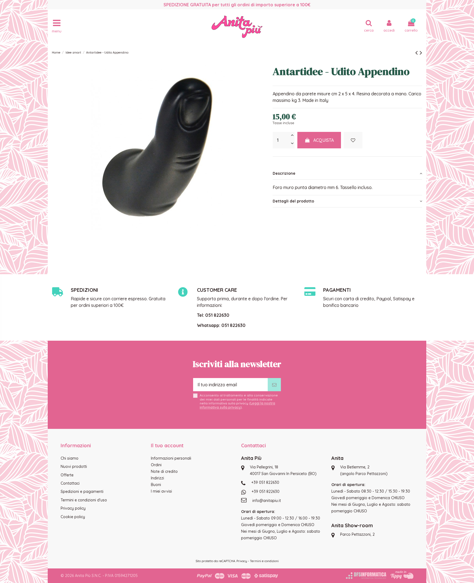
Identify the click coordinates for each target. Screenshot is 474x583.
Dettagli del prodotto (293, 201)
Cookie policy (73, 516)
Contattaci (70, 483)
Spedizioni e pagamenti (82, 491)
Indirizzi (157, 478)
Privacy (241, 561)
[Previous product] (417, 52)
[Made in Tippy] (402, 575)
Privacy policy (73, 508)
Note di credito (164, 471)
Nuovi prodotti (74, 466)
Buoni (156, 484)
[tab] (347, 174)
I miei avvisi (161, 491)
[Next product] (421, 52)
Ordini (156, 464)
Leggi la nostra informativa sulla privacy (237, 405)
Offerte (67, 475)
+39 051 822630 (265, 482)
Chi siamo (69, 458)
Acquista (323, 140)
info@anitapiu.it (266, 500)
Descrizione (284, 173)
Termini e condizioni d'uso (84, 500)
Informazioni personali (171, 458)
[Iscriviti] (274, 384)
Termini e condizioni (264, 561)
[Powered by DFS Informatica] (366, 575)
